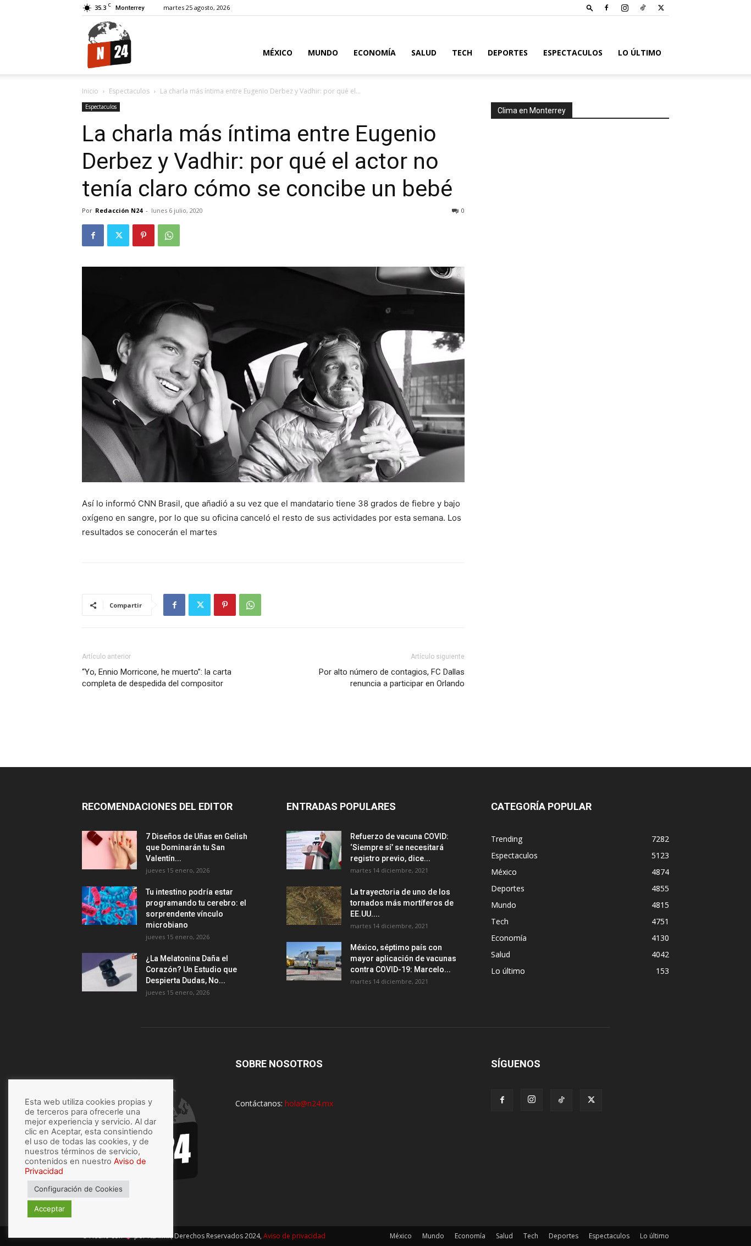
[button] (590, 7)
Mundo (323, 52)
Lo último (639, 52)
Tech (462, 52)
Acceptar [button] (49, 1208)
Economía (375, 52)
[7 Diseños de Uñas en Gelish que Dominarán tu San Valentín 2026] (109, 850)
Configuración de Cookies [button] (78, 1188)
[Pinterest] (143, 235)
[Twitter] (661, 7)
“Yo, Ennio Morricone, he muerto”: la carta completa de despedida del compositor (156, 677)
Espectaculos (573, 52)
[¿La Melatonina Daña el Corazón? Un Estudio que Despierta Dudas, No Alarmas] (109, 972)
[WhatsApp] (169, 235)
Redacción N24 (118, 210)
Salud (424, 52)
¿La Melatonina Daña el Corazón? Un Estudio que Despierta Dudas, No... (191, 969)
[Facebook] (606, 7)
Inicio (90, 91)
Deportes (508, 52)
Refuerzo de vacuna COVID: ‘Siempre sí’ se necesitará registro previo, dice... (399, 847)
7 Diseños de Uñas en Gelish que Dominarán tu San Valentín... (196, 847)
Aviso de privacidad (294, 1236)
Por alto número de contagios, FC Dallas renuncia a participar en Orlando (392, 677)
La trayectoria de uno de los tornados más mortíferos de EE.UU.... (402, 902)
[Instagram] (624, 7)
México (277, 52)
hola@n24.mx (309, 1103)
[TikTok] (642, 7)
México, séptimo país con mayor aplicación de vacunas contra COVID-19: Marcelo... (403, 958)
